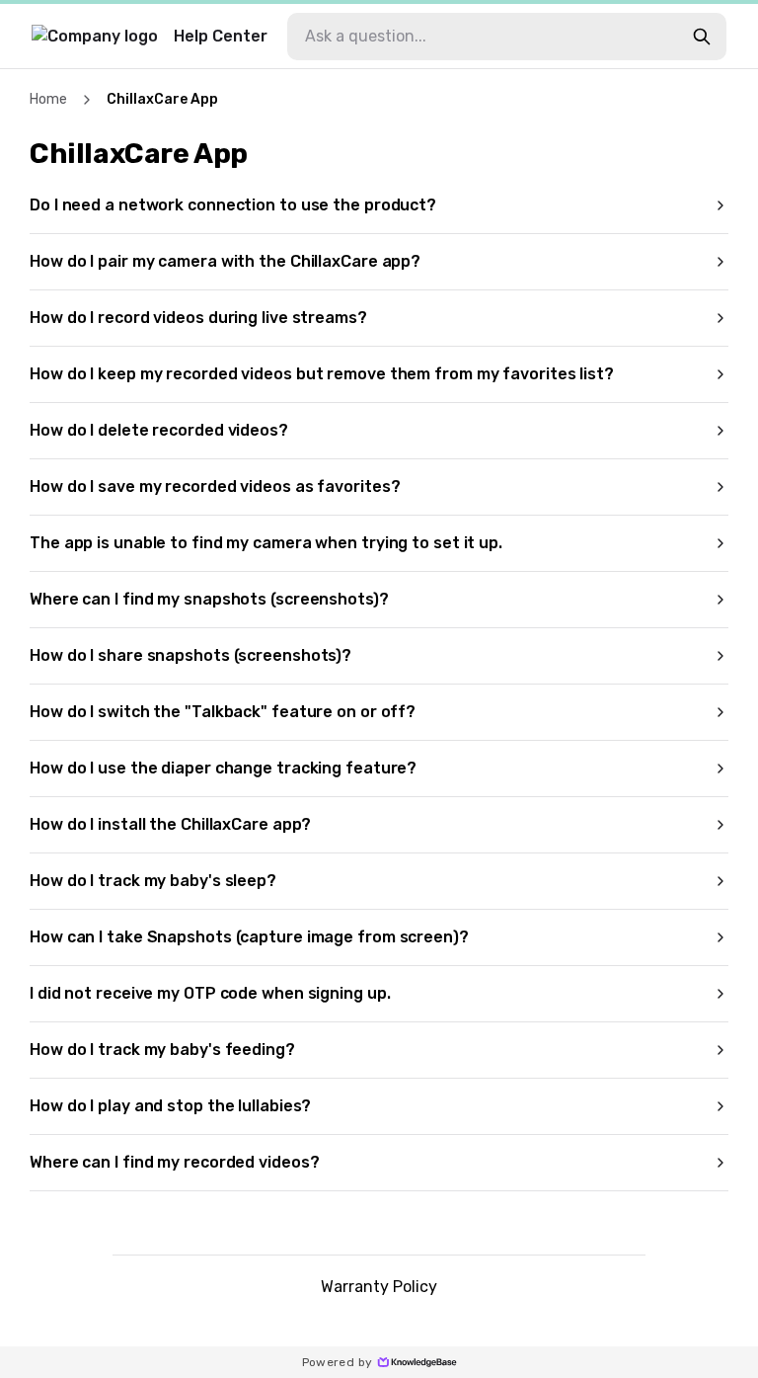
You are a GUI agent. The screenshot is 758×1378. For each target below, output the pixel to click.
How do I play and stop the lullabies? (170, 1105)
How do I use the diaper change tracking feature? (223, 768)
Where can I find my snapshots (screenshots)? (209, 599)
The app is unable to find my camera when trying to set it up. (266, 542)
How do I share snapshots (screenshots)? (190, 655)
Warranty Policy (379, 1286)
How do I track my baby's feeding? (162, 1049)
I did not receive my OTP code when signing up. (210, 993)
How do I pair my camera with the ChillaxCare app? (225, 261)
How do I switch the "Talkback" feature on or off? (223, 711)
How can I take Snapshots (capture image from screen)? (249, 937)
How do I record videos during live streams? (198, 317)
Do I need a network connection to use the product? (233, 205)
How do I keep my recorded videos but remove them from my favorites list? (322, 374)
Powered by (337, 1362)
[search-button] (701, 36)
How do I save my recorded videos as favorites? (215, 486)
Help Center (220, 36)
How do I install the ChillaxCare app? (170, 824)
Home (48, 99)
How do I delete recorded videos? (159, 430)
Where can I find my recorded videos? (174, 1162)
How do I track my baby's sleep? (153, 880)
